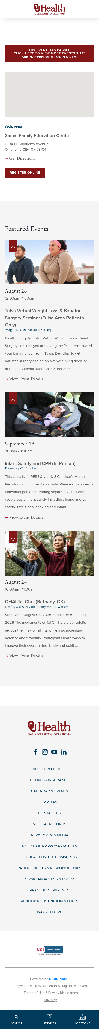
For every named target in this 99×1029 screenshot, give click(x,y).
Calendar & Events (49, 791)
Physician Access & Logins (49, 879)
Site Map (50, 1000)
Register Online (25, 173)
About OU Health (50, 769)
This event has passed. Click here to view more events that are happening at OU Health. (49, 53)
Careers (49, 802)
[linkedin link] (63, 752)
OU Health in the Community (50, 857)
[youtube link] (54, 752)
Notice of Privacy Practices (49, 846)
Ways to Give (49, 912)
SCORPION (58, 979)
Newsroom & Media (49, 835)
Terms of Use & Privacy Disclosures (50, 993)
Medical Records (50, 824)
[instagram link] (45, 752)
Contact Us (49, 813)
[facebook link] (35, 752)
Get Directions (22, 159)
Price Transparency (49, 890)
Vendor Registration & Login (49, 901)
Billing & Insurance (49, 780)
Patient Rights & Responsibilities (49, 868)
